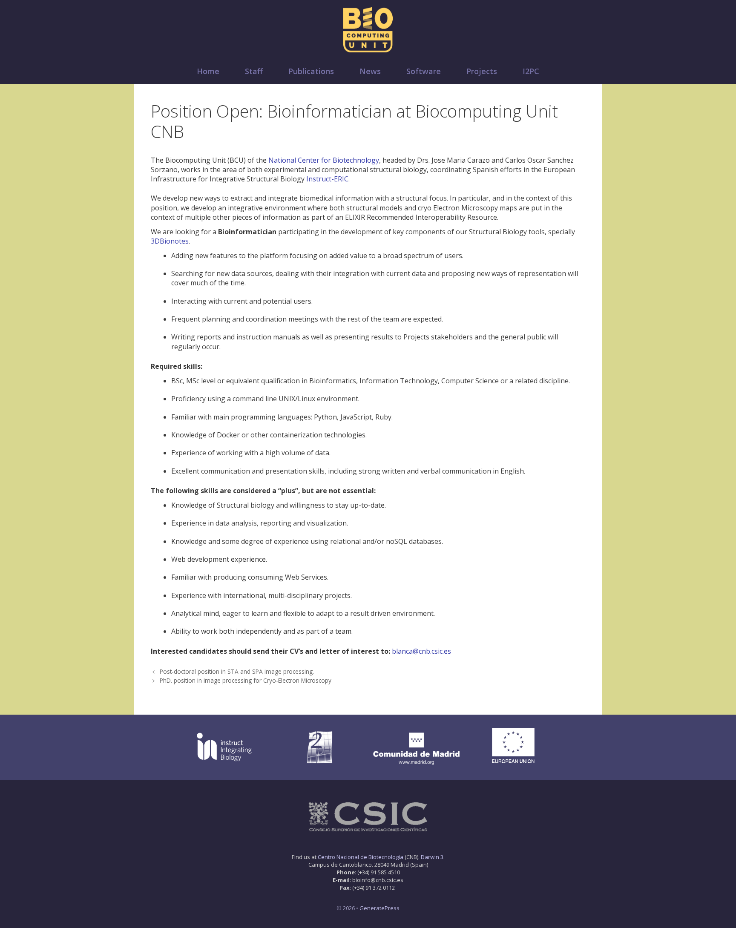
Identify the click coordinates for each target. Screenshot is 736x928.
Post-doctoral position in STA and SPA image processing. (237, 671)
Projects (481, 71)
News (370, 71)
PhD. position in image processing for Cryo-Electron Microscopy (245, 680)
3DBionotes (170, 241)
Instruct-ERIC (327, 179)
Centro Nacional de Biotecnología (360, 857)
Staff (254, 71)
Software (423, 71)
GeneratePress (379, 908)
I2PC (531, 71)
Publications (311, 71)
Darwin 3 (432, 857)
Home (208, 71)
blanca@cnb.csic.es (421, 651)
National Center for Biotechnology (323, 160)
